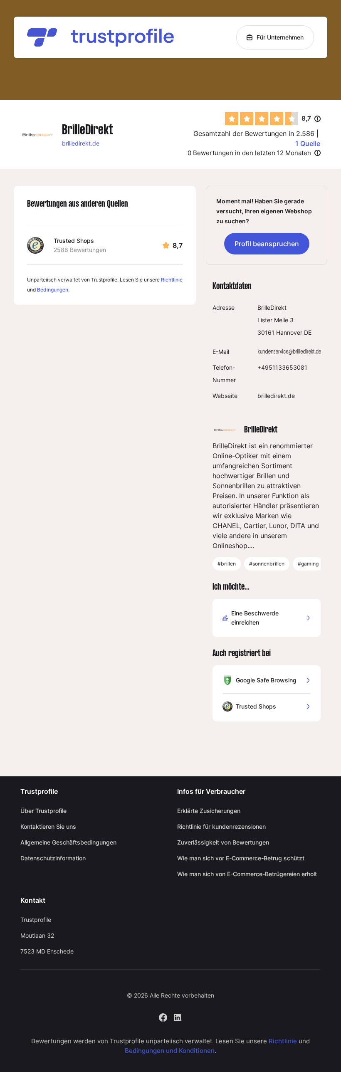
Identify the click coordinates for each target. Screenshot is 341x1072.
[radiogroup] (261, 118)
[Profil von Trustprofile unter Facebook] (163, 1016)
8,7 (311, 119)
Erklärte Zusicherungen (208, 810)
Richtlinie (172, 280)
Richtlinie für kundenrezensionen (221, 826)
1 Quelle (307, 143)
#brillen (226, 564)
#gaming (308, 564)
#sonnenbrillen (266, 564)
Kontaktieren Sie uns (48, 826)
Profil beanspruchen (267, 244)
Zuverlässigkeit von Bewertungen (223, 842)
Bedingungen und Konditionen (170, 1051)
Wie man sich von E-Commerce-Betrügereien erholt (247, 873)
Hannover (289, 332)
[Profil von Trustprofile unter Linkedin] (178, 1016)
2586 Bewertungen (80, 249)
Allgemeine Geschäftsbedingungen (68, 842)
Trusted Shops (74, 240)
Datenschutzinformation (53, 858)
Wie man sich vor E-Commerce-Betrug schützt (240, 858)
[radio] (231, 118)
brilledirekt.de (80, 143)
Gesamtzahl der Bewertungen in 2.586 (253, 133)
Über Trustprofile (43, 810)
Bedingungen (52, 290)
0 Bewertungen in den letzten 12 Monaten (249, 153)
